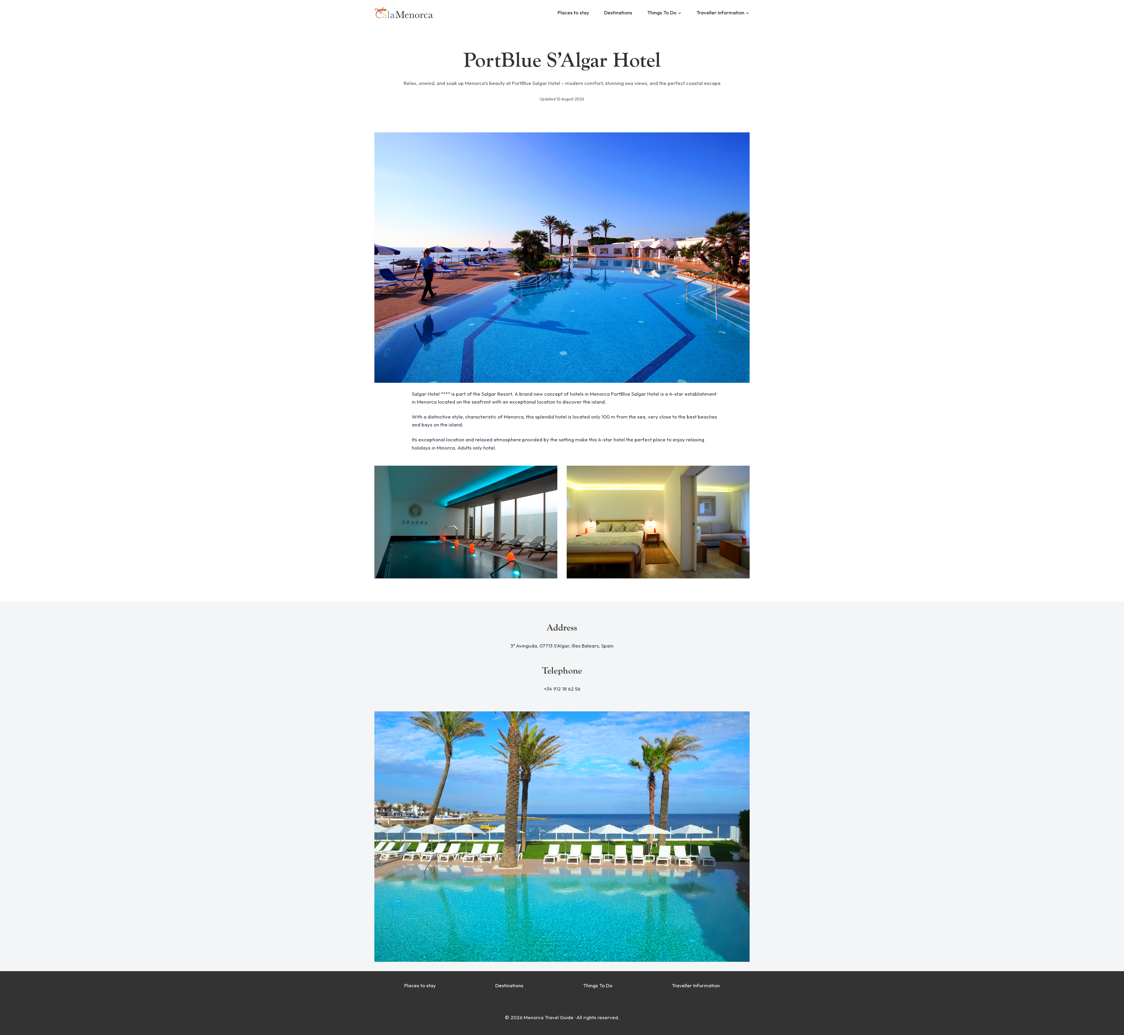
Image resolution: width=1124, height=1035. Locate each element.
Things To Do (597, 985)
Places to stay (573, 12)
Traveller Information (696, 985)
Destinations (618, 12)
